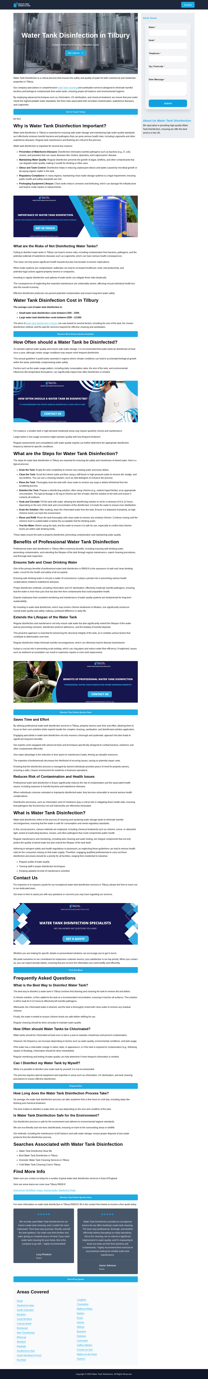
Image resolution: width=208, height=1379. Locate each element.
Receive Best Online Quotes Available (75, 334)
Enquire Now (75, 1086)
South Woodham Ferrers (29, 1355)
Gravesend (18, 1190)
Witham (80, 1327)
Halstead (81, 1336)
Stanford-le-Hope (67, 1190)
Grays (39, 1190)
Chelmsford (82, 1304)
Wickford (21, 1342)
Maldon (80, 1313)
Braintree (81, 1331)
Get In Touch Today (75, 112)
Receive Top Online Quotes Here (75, 712)
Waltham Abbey (85, 1309)
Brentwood (22, 1328)
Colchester (82, 1340)
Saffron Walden (84, 1345)
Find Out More (76, 970)
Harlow (80, 1322)
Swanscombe (50, 1190)
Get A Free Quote (75, 1279)
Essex (80, 1318)
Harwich (81, 1359)
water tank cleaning (67, 87)
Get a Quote (74, 53)
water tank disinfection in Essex (41, 323)
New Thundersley (26, 1332)
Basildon (21, 1314)
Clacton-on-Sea (85, 1349)
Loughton (81, 1300)
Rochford (21, 1360)
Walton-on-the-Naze (87, 1354)
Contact (188, 5)
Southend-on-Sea (26, 1351)
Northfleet (30, 1190)
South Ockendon (25, 1310)
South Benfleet (24, 1319)
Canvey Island (24, 1323)
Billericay (21, 1337)
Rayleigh (21, 1346)
